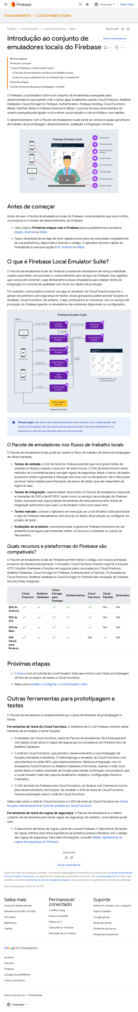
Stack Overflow (102, 911)
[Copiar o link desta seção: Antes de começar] (58, 207)
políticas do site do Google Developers (49, 879)
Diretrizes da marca (104, 928)
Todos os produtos (14, 980)
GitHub (8, 928)
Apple (19, 232)
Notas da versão (102, 922)
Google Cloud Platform (17, 974)
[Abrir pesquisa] (80, 4)
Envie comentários (115, 38)
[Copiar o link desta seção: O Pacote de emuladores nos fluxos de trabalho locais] (127, 445)
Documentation (17, 15)
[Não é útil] (128, 29)
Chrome (9, 963)
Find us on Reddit (58, 916)
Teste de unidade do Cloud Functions (66, 806)
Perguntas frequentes (105, 934)
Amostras (9, 917)
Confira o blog (57, 910)
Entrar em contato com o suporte (112, 905)
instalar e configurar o (59, 684)
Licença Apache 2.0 (108, 876)
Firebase (12, 28)
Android (29, 232)
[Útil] (122, 29)
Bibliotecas (10, 922)
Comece (20, 673)
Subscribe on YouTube (61, 927)
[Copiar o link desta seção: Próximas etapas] (53, 664)
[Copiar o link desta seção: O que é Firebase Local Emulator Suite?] (112, 262)
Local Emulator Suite (53, 15)
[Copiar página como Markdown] (117, 47)
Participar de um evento (62, 933)
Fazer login (127, 4)
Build (72, 28)
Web (43, 232)
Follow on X (55, 921)
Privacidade (35, 995)
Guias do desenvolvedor (18, 905)
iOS (58, 247)
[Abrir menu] (5, 4)
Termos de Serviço (14, 995)
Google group (101, 917)
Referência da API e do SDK (19, 911)
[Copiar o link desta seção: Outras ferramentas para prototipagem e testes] (27, 706)
